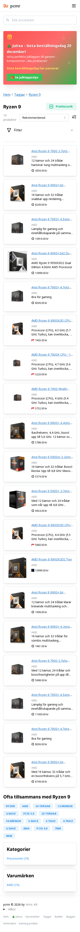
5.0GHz (33, 821)
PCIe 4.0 (42, 828)
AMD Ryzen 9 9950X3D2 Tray (51, 559)
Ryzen (10, 806)
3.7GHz (51, 821)
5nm (9, 836)
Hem (6, 94)
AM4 (26, 828)
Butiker (59, 916)
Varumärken (32, 916)
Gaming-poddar (28, 923)
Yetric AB (31, 904)
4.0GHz (11, 813)
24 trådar (42, 806)
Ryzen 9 (35, 94)
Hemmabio (9, 923)
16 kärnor (13, 821)
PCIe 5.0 (28, 813)
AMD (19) (13, 885)
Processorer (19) (18, 858)
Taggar (19, 94)
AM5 (25, 806)
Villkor (12, 909)
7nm (58, 828)
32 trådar (49, 813)
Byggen (70, 916)
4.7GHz (68, 821)
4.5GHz (11, 828)
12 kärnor (65, 806)
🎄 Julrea (17, 916)
